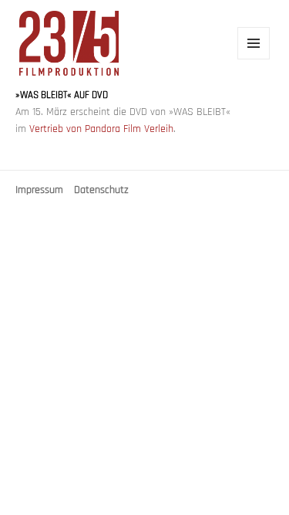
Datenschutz (101, 191)
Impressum (39, 191)
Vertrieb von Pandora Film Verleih (101, 129)
